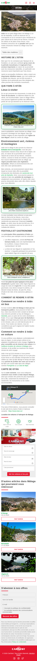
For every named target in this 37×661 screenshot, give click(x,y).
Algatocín (4, 574)
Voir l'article (18, 519)
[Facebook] (14, 658)
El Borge (4, 513)
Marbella (4, 316)
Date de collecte (8, 446)
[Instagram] (18, 658)
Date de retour (7, 457)
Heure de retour (8, 461)
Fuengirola (10, 365)
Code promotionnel (8, 467)
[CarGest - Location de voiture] (5, 5)
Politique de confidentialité (19, 642)
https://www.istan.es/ (15, 411)
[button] (18, 506)
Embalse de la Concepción (11, 150)
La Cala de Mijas (22, 365)
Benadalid (5, 543)
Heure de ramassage (9, 451)
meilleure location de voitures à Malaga (14, 346)
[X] (23, 658)
